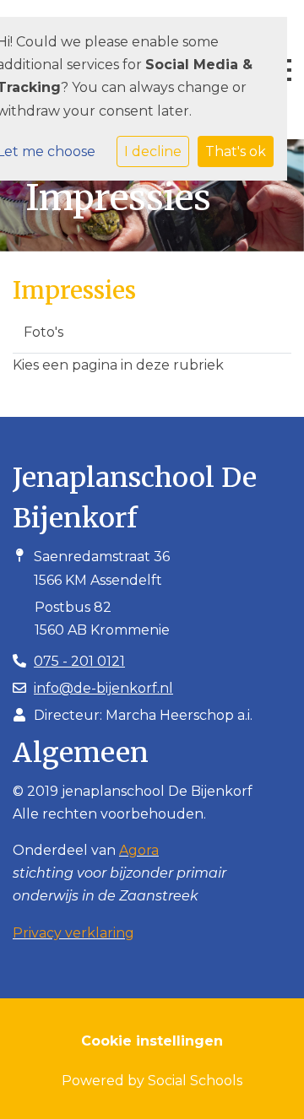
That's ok (235, 151)
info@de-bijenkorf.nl (103, 688)
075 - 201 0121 (79, 661)
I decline (153, 151)
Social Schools (195, 1081)
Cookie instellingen (152, 1041)
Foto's (43, 332)
